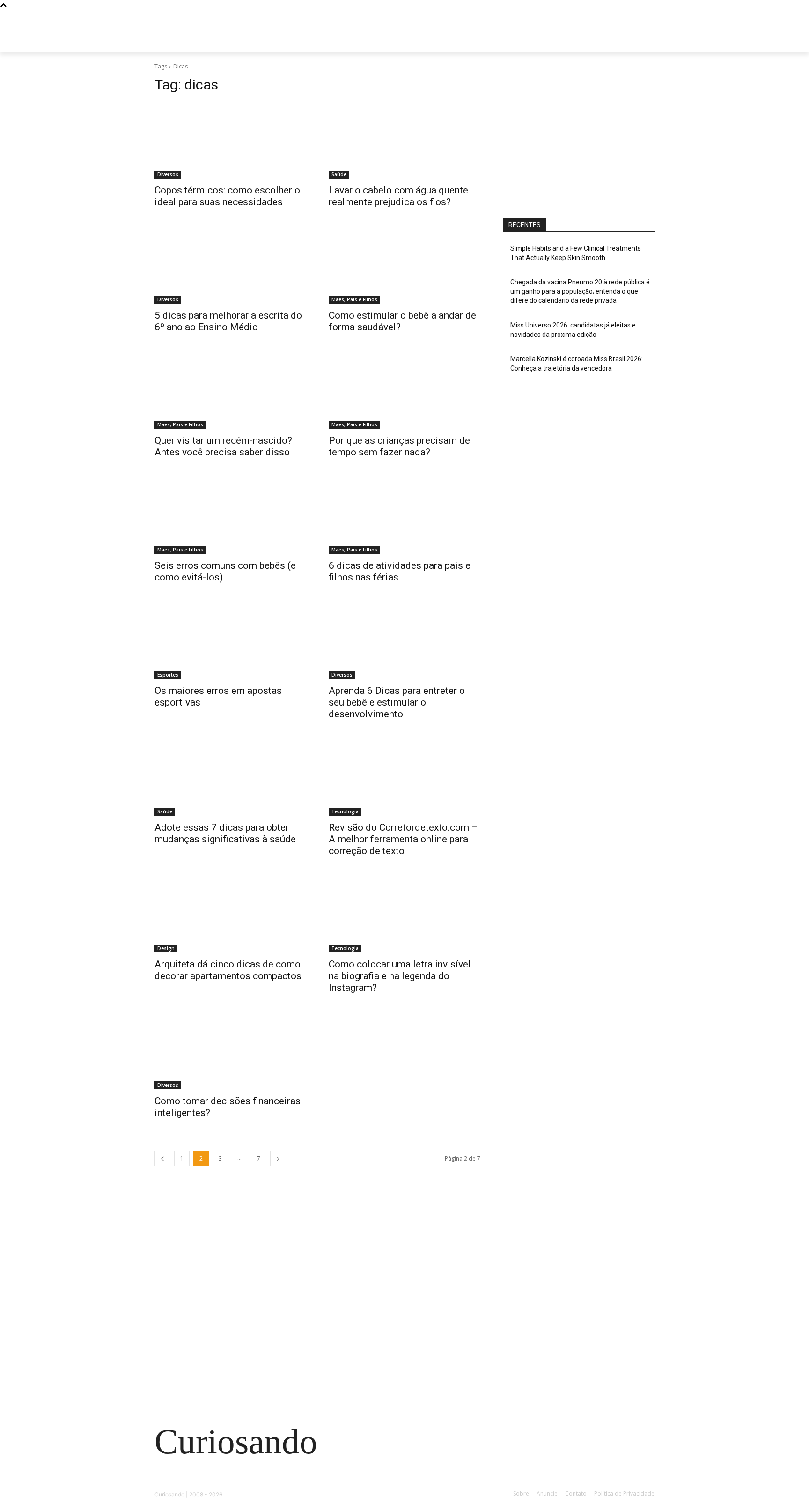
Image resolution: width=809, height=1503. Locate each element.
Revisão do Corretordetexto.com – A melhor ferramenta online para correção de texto (403, 839)
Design (166, 948)
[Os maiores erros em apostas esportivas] (230, 641)
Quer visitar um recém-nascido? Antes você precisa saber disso (223, 446)
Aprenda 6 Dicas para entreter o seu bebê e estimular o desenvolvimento (397, 702)
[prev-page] (162, 1158)
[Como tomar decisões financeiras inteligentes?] (230, 1051)
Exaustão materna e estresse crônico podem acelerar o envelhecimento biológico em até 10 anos (231, 1333)
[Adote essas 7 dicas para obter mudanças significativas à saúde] (230, 778)
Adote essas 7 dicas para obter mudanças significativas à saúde (225, 833)
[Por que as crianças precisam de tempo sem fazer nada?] (404, 391)
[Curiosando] (229, 42)
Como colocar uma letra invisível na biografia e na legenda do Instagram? (400, 976)
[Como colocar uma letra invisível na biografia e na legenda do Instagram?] (404, 914)
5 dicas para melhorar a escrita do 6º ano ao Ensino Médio (228, 321)
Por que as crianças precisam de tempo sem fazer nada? (399, 446)
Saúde (338, 174)
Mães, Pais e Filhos (354, 299)
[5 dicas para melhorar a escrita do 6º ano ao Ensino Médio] (230, 266)
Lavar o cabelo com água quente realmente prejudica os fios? (398, 196)
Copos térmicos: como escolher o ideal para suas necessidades (227, 196)
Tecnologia (345, 811)
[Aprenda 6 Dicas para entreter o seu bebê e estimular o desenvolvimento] (404, 641)
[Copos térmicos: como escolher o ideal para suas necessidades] (230, 141)
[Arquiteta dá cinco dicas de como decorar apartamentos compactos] (230, 914)
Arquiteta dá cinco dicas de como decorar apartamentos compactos (228, 970)
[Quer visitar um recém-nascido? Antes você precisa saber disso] (230, 391)
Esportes (167, 674)
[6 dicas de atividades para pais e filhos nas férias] (404, 516)
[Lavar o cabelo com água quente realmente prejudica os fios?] (404, 141)
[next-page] (278, 1158)
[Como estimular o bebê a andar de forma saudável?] (404, 266)
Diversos (167, 174)
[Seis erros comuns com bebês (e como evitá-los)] (230, 516)
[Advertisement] (578, 134)
